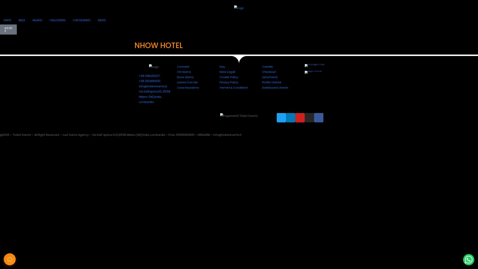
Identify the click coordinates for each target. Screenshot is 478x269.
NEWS (102, 20)
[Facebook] (318, 117)
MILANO (37, 20)
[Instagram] (309, 117)
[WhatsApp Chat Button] (468, 259)
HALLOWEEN (57, 20)
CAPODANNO (82, 20)
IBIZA (22, 20)
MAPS (7, 20)
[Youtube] (300, 117)
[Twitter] (281, 117)
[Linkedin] (290, 117)
